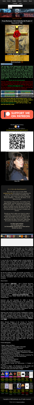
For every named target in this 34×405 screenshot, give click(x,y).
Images (19, 1)
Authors (25, 1)
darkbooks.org (7, 193)
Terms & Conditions (21, 402)
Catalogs (15, 3)
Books (9, 1)
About (30, 1)
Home (4, 1)
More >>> (7, 78)
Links (20, 3)
